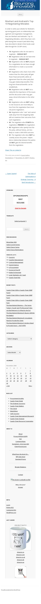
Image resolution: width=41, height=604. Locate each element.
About (20, 434)
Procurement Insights (17, 398)
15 (30, 376)
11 (14, 376)
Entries (10, 507)
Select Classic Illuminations (14, 250)
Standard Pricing (20, 459)
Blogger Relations (20, 467)
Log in (8, 505)
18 (14, 378)
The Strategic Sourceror (17, 403)
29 (30, 381)
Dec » (30, 386)
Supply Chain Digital (16, 401)
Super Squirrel (11, 174)
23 (7, 381)
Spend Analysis (14, 265)
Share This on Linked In (13, 150)
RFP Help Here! (20, 457)
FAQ (20, 439)
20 (21, 378)
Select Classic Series (12, 247)
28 (26, 381)
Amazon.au (20, 562)
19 (17, 378)
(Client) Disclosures (21, 446)
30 (7, 383)
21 (26, 378)
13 (21, 376)
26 (17, 381)
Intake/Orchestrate (15, 272)
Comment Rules (21, 441)
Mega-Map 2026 (11, 242)
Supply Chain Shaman (17, 419)
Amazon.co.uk (20, 557)
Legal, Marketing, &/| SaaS (17, 275)
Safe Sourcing (14, 414)
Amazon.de (20, 560)
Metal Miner (14, 411)
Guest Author (25, 155)
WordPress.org (11, 513)
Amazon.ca (20, 552)
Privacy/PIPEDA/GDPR (20, 436)
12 (17, 376)
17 (10, 378)
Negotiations (9, 158)
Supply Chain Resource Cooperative (21, 421)
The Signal (13, 409)
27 (21, 381)
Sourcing (12, 257)
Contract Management (16, 262)
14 (26, 376)
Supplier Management (16, 260)
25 (14, 381)
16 (7, 378)
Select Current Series (13, 245)
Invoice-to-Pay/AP (14, 270)
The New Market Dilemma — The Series (19, 305)
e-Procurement (14, 267)
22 (30, 378)
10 (10, 376)
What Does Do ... (20, 454)
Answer (20, 487)
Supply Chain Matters (17, 406)
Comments (11, 510)
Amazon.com (20, 555)
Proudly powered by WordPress (10, 590)
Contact (20, 475)
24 (10, 381)
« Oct (8, 386)
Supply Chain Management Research (22, 416)
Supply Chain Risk (14, 278)
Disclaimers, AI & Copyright (20, 444)
